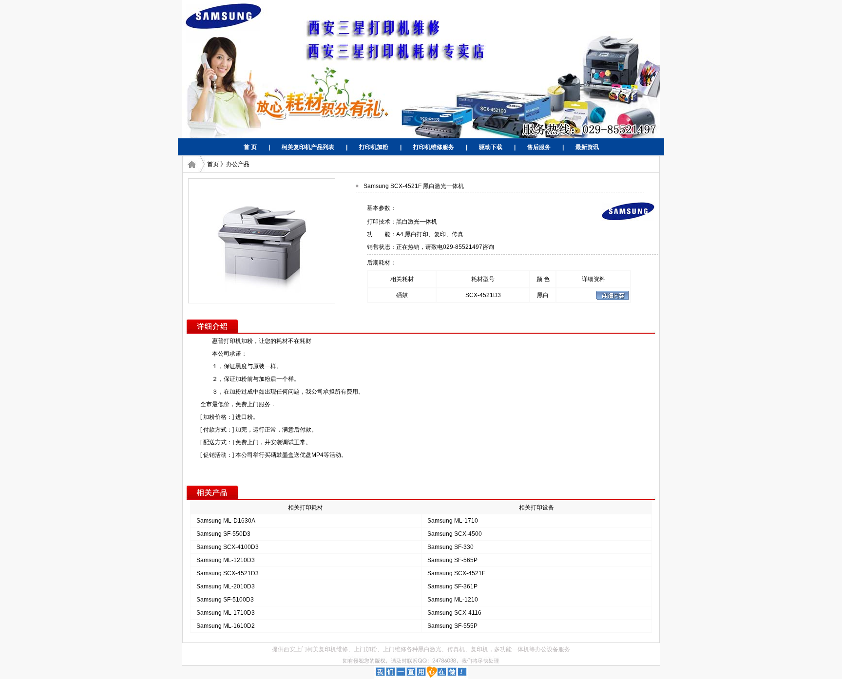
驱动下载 (490, 147)
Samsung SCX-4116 (454, 612)
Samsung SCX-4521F (456, 573)
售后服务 (539, 147)
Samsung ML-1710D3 (225, 612)
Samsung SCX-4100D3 (227, 547)
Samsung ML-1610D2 (225, 625)
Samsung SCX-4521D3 (227, 573)
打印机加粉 (373, 147)
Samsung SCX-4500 (454, 533)
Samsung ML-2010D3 (225, 586)
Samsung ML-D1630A (225, 520)
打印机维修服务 (433, 147)
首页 (213, 164)
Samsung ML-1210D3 (225, 560)
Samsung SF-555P (452, 625)
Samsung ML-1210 (452, 599)
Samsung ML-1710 (452, 520)
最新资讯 (587, 147)
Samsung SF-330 (450, 547)
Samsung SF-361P (452, 586)
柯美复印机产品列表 (308, 147)
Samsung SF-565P (452, 560)
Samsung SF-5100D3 (225, 599)
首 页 (250, 147)
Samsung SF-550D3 (223, 533)
